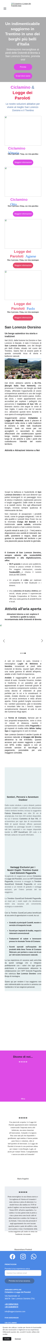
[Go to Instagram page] (23, 1256)
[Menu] (5, 9)
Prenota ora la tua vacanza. (19, 1281)
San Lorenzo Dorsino (26, 974)
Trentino (37, 881)
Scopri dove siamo (23, 76)
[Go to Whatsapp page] (33, 1256)
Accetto (6, 1339)
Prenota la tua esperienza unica (17, 1269)
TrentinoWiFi (15, 572)
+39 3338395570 (11, 1307)
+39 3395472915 (12, 1304)
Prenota (23, 67)
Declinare (18, 1339)
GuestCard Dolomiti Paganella (18, 884)
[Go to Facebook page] (12, 1256)
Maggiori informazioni (23, 162)
